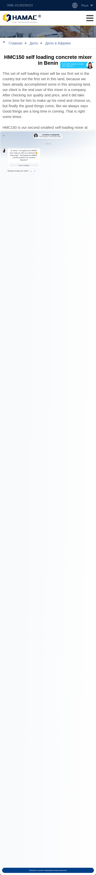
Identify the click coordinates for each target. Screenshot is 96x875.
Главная (15, 43)
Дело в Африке (58, 43)
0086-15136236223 (20, 5)
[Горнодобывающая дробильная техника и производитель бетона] (22, 18)
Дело (34, 43)
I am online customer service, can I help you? (73, 65)
